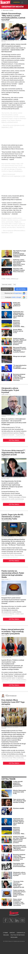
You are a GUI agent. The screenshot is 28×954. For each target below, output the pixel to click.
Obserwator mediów (12, 7)
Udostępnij (22, 289)
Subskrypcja (21, 932)
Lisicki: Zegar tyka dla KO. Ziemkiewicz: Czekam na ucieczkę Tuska (12, 516)
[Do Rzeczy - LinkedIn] (17, 920)
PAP (20, 415)
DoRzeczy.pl (21, 536)
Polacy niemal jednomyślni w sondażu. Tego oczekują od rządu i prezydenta (12, 631)
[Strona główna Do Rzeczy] (5, 3)
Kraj (14, 284)
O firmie (5, 932)
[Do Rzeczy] (1, 10)
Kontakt (12, 932)
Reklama (6, 935)
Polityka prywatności (18, 935)
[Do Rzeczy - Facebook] (5, 920)
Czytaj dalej (14, 440)
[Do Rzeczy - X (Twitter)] (11, 920)
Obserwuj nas (13, 293)
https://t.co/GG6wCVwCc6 (9, 122)
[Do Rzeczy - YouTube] (22, 920)
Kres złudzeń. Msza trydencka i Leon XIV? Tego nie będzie (13, 702)
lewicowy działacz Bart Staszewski (13, 67)
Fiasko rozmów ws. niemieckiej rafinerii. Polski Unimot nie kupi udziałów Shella (12, 574)
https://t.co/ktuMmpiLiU (15, 171)
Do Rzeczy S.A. (10, 941)
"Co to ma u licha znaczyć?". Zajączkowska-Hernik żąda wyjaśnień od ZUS (13, 452)
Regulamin (14, 937)
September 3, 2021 (7, 127)
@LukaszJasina (6, 218)
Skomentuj (7, 289)
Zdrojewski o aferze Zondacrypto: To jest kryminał (10, 390)
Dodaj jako (13, 297)
